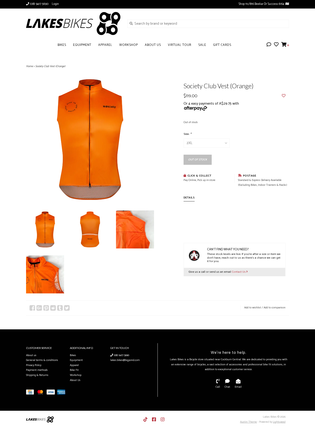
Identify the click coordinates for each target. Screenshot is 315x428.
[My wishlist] (276, 45)
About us (31, 355)
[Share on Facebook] (32, 308)
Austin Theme (248, 422)
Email (238, 387)
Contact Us (239, 271)
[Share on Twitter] (67, 308)
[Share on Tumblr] (60, 308)
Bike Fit (74, 370)
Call (218, 387)
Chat (227, 387)
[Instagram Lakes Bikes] (162, 419)
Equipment (82, 45)
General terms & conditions (42, 360)
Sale (202, 45)
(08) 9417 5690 (121, 355)
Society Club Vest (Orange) (50, 66)
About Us (153, 45)
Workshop (128, 45)
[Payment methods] (31, 393)
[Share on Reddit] (53, 308)
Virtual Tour (179, 45)
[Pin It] (46, 308)
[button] (269, 45)
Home (29, 66)
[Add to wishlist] (283, 96)
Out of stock (197, 159)
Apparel (105, 45)
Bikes (62, 45)
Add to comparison (274, 307)
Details (189, 197)
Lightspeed (279, 422)
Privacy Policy (33, 365)
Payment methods (37, 370)
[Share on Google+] (39, 308)
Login (55, 4)
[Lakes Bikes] (73, 23)
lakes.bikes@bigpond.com (125, 360)
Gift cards (222, 45)
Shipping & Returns (37, 375)
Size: (187, 134)
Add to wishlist (252, 307)
